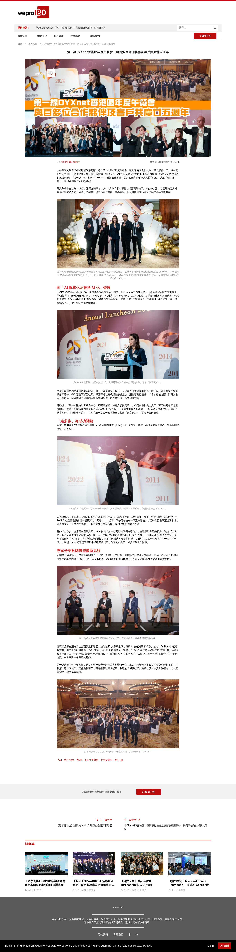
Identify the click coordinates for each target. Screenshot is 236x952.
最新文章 (22, 35)
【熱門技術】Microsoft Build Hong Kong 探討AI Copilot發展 (188, 883)
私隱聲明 (118, 934)
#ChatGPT (68, 27)
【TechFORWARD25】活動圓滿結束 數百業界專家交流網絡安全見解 (93, 883)
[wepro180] (31, 12)
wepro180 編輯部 (70, 161)
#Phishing (99, 27)
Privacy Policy (142, 945)
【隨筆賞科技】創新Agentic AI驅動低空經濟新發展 (84, 825)
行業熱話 (75, 35)
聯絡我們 (95, 35)
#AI (57, 27)
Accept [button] (224, 945)
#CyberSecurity (44, 27)
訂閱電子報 (205, 36)
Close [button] (211, 945)
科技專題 (59, 35)
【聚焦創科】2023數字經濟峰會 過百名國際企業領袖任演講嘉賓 (46, 883)
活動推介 (42, 35)
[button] (153, 946)
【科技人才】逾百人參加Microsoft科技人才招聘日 (137, 883)
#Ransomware (84, 27)
